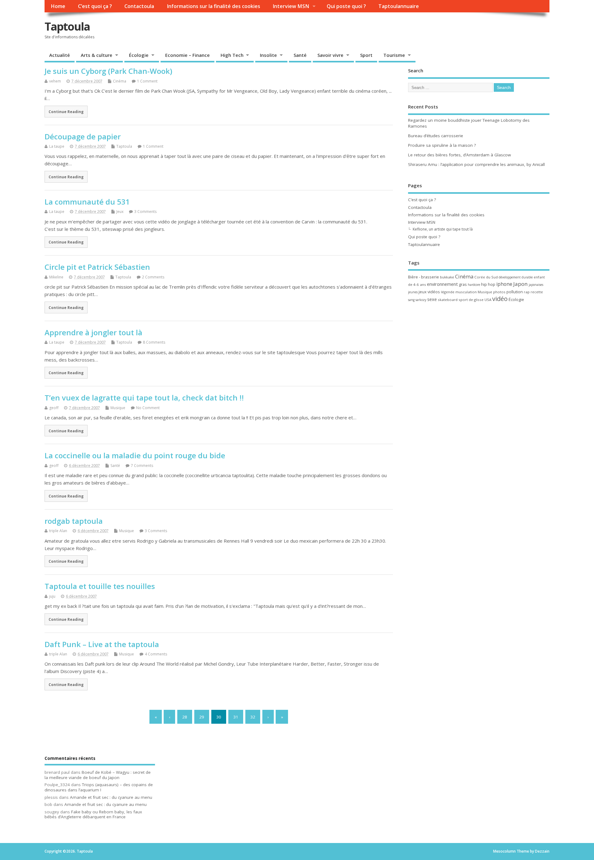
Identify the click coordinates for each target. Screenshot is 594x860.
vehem (55, 81)
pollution (514, 291)
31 (235, 717)
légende (447, 292)
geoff (53, 407)
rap (527, 292)
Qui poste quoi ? (346, 6)
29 (201, 717)
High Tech (232, 55)
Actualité (59, 55)
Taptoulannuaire (398, 6)
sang (411, 300)
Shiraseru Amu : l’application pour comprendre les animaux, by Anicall (476, 164)
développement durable (516, 277)
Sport (366, 55)
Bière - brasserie (423, 277)
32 (252, 717)
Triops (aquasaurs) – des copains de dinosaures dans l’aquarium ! (99, 787)
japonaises (536, 284)
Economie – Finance (187, 55)
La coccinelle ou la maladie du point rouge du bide (135, 455)
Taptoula (67, 26)
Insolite (268, 55)
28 (184, 717)
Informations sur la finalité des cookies (213, 6)
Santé (300, 55)
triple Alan (58, 530)
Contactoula (139, 6)
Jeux (119, 211)
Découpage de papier (83, 136)
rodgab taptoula (74, 521)
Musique (117, 407)
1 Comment (147, 81)
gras (463, 284)
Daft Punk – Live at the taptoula (102, 644)
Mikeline (56, 277)
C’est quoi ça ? (95, 6)
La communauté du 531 (87, 202)
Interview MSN (291, 6)
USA (487, 299)
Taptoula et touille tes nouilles (100, 586)
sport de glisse (471, 299)
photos (499, 292)
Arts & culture (96, 55)
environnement (442, 284)
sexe (432, 299)
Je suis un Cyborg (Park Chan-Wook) (108, 71)
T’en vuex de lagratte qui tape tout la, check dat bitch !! (144, 397)
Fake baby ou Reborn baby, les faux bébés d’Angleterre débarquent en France (93, 814)
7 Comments (142, 465)
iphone (504, 284)
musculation (466, 292)
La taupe (56, 146)
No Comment (148, 407)
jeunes (413, 292)
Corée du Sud (486, 277)
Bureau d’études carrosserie (435, 135)
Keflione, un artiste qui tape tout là (443, 229)
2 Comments (153, 277)
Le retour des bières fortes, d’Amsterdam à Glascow (459, 155)
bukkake (447, 277)
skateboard (448, 299)
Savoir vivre (330, 55)
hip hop (488, 284)
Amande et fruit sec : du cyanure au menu (111, 797)
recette (537, 292)
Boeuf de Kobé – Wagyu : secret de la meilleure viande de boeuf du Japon (98, 774)
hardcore (474, 284)
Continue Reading (66, 111)
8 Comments (154, 342)
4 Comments (156, 654)
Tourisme (394, 55)
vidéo (500, 298)
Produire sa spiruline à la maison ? (442, 145)
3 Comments (145, 211)
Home (58, 6)
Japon (520, 283)
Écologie (138, 55)
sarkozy (420, 300)
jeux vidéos (429, 291)
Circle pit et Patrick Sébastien (97, 267)
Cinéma (119, 81)
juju (52, 596)
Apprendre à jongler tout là (93, 332)
